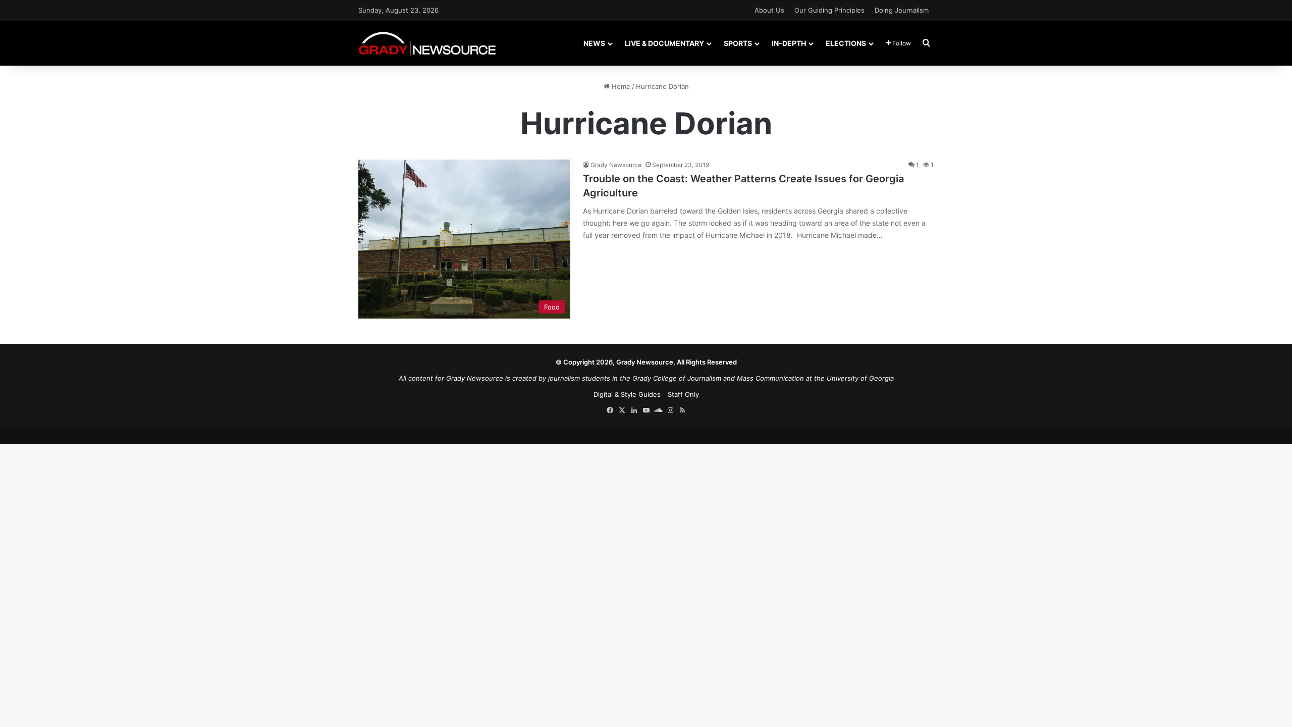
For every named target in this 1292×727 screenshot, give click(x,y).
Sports (738, 43)
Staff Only (683, 394)
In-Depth (789, 43)
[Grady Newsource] (427, 43)
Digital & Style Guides (627, 394)
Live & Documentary (664, 43)
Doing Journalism (902, 10)
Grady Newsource (615, 165)
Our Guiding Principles (829, 10)
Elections (846, 43)
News (594, 43)
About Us (769, 10)
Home (620, 86)
